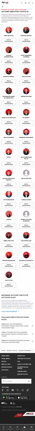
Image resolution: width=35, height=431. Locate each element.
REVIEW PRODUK (6, 367)
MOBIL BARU (5, 355)
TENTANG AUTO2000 (24, 358)
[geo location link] (25, 3)
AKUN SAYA (4, 370)
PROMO (3, 361)
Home (3, 429)
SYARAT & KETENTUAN (24, 364)
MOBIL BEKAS (5, 358)
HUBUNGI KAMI (22, 371)
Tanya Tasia (24, 429)
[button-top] (32, 424)
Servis (17, 429)
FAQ (18, 361)
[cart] (29, 3)
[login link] (33, 3)
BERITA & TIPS (5, 364)
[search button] (22, 3)
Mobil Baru (10, 429)
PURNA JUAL (21, 355)
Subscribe (4, 377)
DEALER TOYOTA (22, 374)
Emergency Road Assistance (11, 407)
